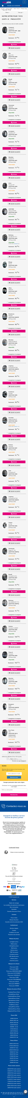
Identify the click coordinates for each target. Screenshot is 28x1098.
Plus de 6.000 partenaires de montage (14, 876)
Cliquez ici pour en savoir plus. (17, 852)
